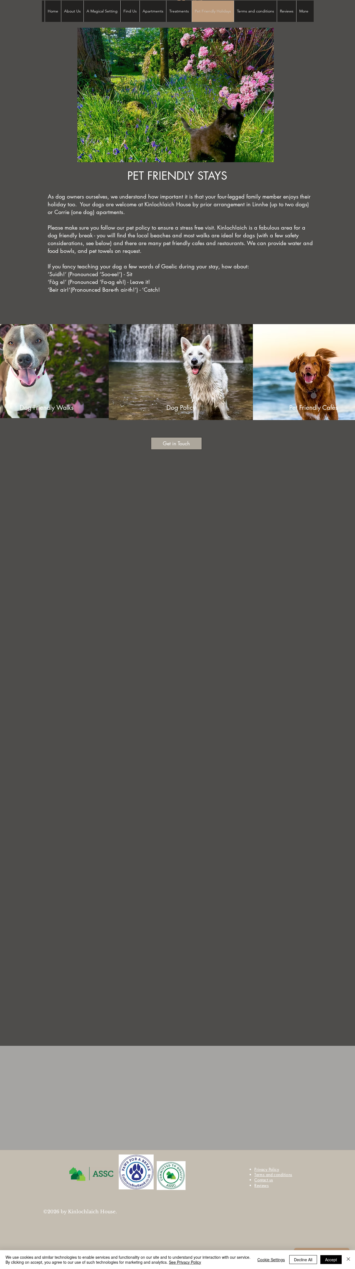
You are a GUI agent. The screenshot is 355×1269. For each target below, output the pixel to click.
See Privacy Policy (185, 1262)
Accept (331, 1259)
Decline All (303, 1259)
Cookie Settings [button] (271, 1259)
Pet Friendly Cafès (313, 407)
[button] (175, 95)
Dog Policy (181, 407)
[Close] (348, 1260)
